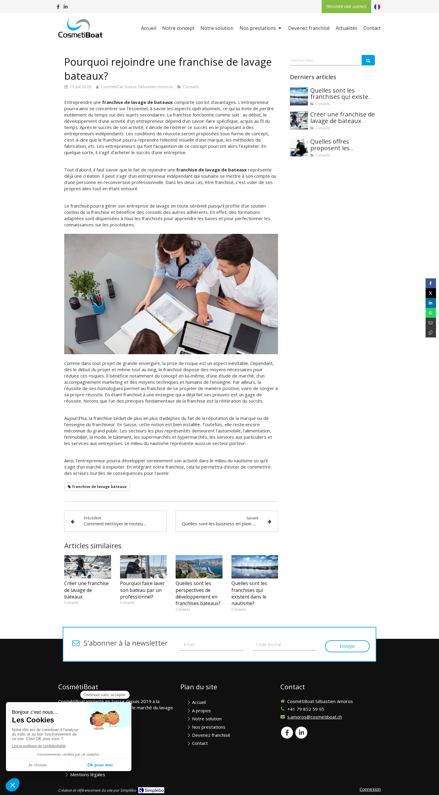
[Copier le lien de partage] (431, 332)
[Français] (377, 6)
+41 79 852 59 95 (305, 709)
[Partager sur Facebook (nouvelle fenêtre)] (431, 283)
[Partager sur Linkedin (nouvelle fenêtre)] (431, 303)
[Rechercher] (368, 60)
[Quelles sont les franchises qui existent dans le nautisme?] (254, 566)
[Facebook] (58, 7)
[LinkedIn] (65, 7)
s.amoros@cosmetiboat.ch (314, 717)
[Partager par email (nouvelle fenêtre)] (431, 323)
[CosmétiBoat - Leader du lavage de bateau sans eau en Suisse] (81, 28)
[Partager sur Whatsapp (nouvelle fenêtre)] (431, 313)
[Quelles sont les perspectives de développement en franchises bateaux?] (199, 566)
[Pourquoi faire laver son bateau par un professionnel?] (143, 566)
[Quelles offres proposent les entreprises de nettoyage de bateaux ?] (299, 147)
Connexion (370, 789)
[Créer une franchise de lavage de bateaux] (87, 566)
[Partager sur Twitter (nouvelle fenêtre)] (431, 293)
